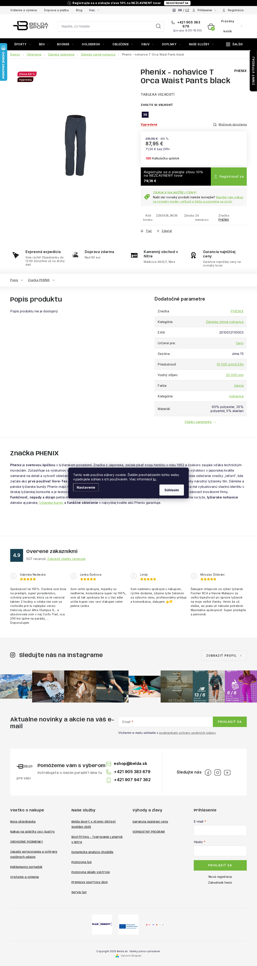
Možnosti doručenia (233, 124)
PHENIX (223, 219)
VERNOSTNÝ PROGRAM (149, 831)
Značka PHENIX (39, 280)
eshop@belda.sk (130, 763)
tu (154, 479)
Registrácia (236, 10)
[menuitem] (22, 44)
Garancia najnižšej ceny (150, 821)
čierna (239, 386)
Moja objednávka (23, 821)
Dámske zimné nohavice (225, 322)
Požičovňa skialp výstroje (90, 872)
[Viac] (234, 44)
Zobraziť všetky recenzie (66, 559)
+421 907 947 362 (132, 779)
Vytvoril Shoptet (131, 955)
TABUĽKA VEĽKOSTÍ (157, 94)
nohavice (236, 396)
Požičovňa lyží (81, 862)
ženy (240, 343)
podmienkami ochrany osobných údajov (187, 732)
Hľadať (158, 26)
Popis (14, 280)
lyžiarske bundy (51, 503)
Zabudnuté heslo (220, 882)
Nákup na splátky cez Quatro (32, 831)
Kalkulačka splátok (165, 158)
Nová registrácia (220, 876)
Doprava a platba (56, 10)
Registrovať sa (177, 3)
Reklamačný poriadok (26, 867)
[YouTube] (227, 772)
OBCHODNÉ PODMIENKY (26, 841)
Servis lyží (79, 892)
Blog (79, 10)
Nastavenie (86, 487)
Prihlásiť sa (230, 721)
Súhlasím (171, 490)
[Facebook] (208, 772)
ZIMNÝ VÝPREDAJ (253, 70)
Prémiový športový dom (89, 882)
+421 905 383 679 (188, 24)
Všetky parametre (198, 422)
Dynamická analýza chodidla (92, 852)
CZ (187, 10)
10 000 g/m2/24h (230, 364)
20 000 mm (235, 375)
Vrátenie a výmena (23, 10)
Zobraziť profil (221, 655)
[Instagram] (217, 772)
